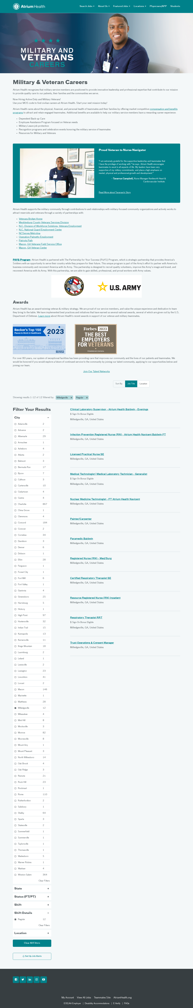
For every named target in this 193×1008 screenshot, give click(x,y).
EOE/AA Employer (72, 1003)
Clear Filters (44, 881)
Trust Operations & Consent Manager (92, 643)
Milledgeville (62, 398)
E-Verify (116, 1003)
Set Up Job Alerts (33, 956)
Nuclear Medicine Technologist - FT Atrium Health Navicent (105, 499)
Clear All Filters (32, 943)
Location (143, 384)
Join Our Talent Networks (96, 371)
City (17, 417)
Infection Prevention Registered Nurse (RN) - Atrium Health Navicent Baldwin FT (118, 435)
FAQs (126, 1003)
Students (175, 6)
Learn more (44, 316)
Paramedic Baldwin (81, 539)
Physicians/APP (158, 6)
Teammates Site (102, 998)
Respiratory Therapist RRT (86, 618)
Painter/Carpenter (81, 519)
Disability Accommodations (97, 1003)
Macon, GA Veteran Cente (32, 248)
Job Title (131, 384)
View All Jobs (84, 998)
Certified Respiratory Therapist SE (90, 578)
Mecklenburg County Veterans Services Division (44, 222)
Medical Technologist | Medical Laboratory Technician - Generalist (108, 474)
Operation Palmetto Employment (36, 237)
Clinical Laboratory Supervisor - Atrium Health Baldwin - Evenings (109, 409)
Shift (17, 905)
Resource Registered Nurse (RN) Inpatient (95, 598)
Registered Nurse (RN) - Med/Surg (91, 558)
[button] (16, 979)
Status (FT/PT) (25, 896)
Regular (80, 398)
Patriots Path (26, 241)
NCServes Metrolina (29, 233)
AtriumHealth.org (123, 998)
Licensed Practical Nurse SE (87, 454)
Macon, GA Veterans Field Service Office (40, 244)
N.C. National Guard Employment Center (40, 230)
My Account (68, 998)
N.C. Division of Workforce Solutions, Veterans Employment (50, 226)
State (18, 888)
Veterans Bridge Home (30, 219)
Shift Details (23, 913)
